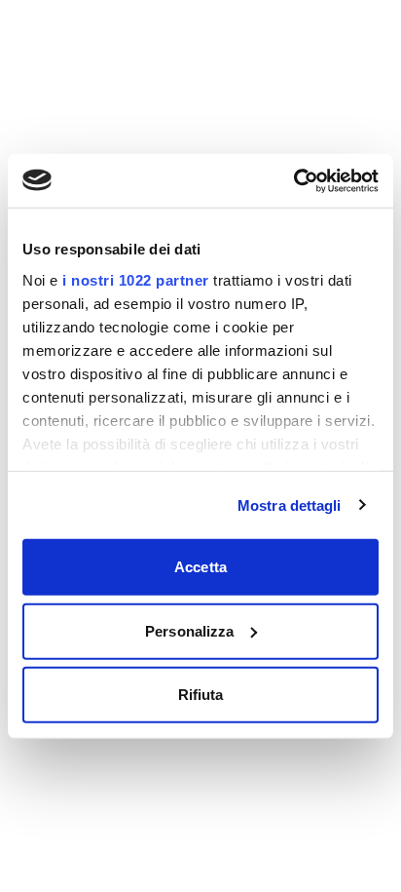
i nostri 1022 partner (135, 279)
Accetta (200, 567)
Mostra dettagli (289, 504)
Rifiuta (201, 694)
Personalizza (189, 630)
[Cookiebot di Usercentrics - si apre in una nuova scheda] (293, 180)
